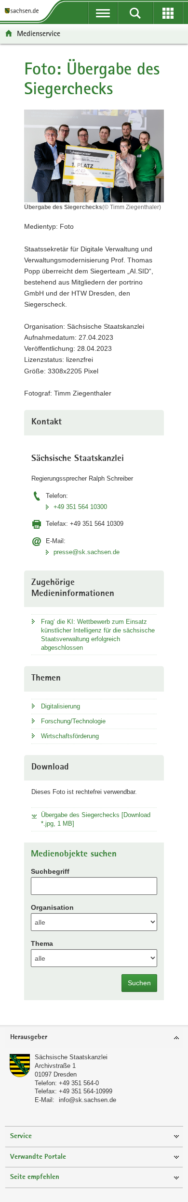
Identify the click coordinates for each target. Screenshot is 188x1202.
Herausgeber (28, 1037)
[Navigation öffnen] (103, 13)
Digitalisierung (60, 706)
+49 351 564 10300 (80, 506)
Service (21, 1136)
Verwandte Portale (38, 1157)
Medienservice (38, 33)
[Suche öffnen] (135, 13)
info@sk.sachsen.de (87, 1099)
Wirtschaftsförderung (70, 736)
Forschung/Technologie (73, 721)
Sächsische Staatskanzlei (71, 1057)
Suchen (139, 983)
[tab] (94, 1038)
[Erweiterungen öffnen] (168, 13)
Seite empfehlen (34, 1177)
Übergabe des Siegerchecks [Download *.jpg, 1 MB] (95, 819)
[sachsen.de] (23, 10)
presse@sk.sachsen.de (87, 552)
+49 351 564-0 (79, 1083)
